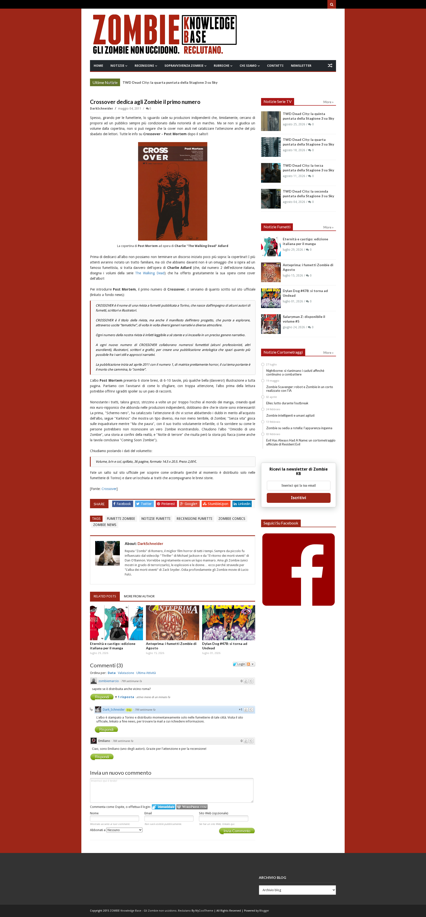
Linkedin (244, 504)
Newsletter (301, 65)
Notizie (117, 65)
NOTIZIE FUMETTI (155, 519)
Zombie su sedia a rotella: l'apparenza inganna (299, 428)
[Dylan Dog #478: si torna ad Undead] (228, 622)
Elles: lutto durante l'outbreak (287, 403)
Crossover (109, 489)
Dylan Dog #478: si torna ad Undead (224, 645)
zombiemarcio (108, 681)
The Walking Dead (149, 273)
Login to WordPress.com (192, 806)
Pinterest (168, 504)
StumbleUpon (218, 504)
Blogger (264, 910)
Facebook (124, 504)
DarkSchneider (102, 108)
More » (112, 83)
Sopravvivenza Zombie (183, 65)
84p (129, 709)
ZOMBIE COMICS (231, 519)
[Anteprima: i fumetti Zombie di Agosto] (172, 622)
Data (112, 673)
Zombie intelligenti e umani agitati (290, 415)
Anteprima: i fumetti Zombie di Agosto (171, 645)
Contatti (275, 65)
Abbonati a (98, 830)
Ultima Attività (146, 673)
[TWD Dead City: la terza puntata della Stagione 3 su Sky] (271, 173)
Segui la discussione (250, 664)
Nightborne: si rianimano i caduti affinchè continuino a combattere (295, 373)
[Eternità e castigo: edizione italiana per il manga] (116, 622)
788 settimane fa (122, 741)
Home (98, 65)
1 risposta (126, 697)
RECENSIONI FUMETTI (194, 519)
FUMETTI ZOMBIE (121, 519)
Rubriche (221, 65)
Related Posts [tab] (105, 596)
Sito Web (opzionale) (213, 813)
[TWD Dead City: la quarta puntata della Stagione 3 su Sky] (271, 147)
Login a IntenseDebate (163, 806)
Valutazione (126, 673)
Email (148, 813)
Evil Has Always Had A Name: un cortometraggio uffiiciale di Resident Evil (301, 442)
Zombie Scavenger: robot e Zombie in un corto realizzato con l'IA (299, 389)
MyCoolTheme (204, 910)
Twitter (147, 504)
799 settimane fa (131, 681)
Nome (94, 813)
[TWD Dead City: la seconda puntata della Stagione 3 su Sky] (271, 199)
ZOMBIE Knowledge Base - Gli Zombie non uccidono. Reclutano (150, 910)
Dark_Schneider (114, 709)
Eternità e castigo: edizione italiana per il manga (112, 645)
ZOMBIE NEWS (104, 525)
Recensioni (144, 65)
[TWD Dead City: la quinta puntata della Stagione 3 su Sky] (271, 121)
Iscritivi (298, 497)
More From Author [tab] (139, 596)
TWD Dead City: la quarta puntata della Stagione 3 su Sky (170, 82)
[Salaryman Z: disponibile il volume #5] (271, 324)
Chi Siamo (248, 65)
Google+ (191, 504)
